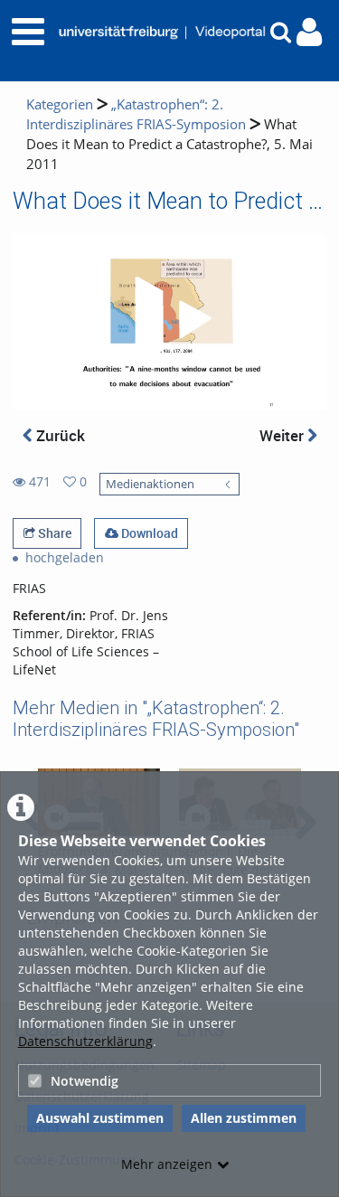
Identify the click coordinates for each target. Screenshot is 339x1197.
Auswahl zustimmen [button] (100, 1117)
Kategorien (59, 104)
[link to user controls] (309, 32)
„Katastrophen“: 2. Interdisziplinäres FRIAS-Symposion (136, 114)
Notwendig (84, 1080)
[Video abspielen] (170, 322)
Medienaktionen (150, 484)
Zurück (59, 435)
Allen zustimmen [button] (244, 1117)
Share (53, 533)
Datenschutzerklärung (85, 1041)
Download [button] (148, 533)
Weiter (283, 435)
